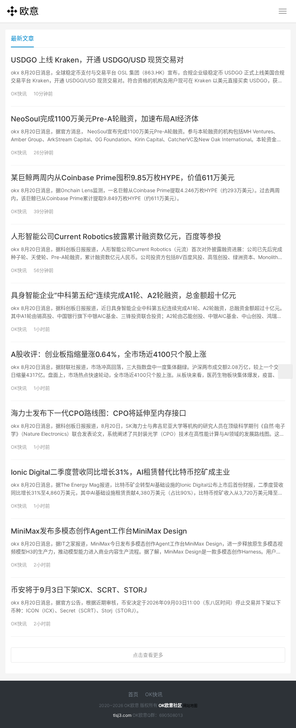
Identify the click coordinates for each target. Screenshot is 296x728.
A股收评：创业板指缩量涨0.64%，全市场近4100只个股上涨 (108, 354)
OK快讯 (19, 93)
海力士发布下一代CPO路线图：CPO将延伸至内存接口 (98, 413)
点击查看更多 (148, 655)
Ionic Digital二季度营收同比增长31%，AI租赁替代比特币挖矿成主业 (120, 472)
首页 (133, 694)
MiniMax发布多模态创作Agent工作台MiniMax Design (99, 531)
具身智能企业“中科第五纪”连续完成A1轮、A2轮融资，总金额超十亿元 (123, 295)
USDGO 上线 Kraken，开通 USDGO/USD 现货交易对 (97, 60)
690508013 (171, 715)
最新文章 (22, 38)
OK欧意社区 (170, 705)
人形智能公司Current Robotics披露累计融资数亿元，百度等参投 (116, 236)
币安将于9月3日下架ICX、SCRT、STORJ (79, 590)
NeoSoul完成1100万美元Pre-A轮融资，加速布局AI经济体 (105, 119)
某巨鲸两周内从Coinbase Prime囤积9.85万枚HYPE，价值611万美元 (123, 177)
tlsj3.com (122, 715)
